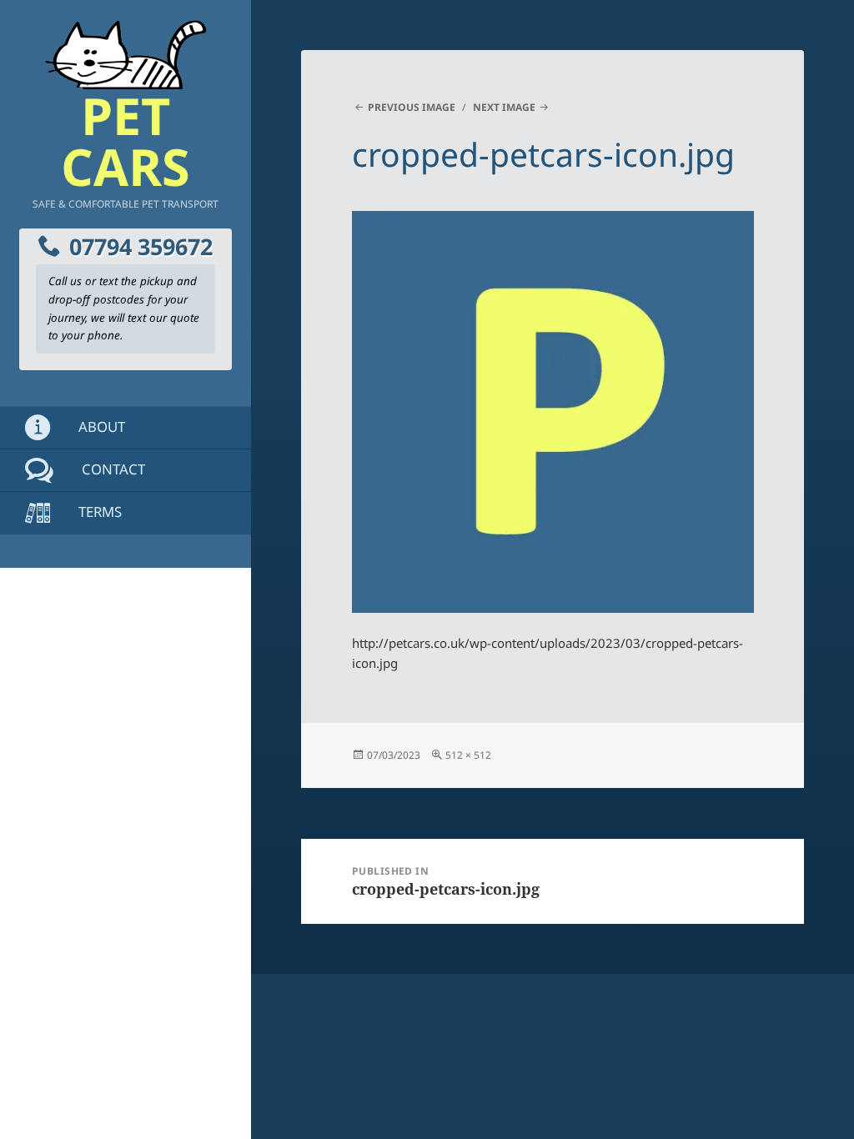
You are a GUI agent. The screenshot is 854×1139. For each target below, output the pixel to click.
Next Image (504, 107)
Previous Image (411, 107)
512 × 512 (468, 755)
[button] (553, 412)
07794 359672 (141, 246)
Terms (98, 511)
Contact (111, 469)
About (100, 426)
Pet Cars (125, 141)
